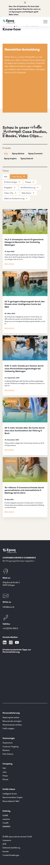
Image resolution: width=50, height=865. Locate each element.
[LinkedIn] (5, 642)
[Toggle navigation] (45, 21)
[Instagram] (11, 642)
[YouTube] (17, 642)
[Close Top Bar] (25, 2)
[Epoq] (9, 21)
